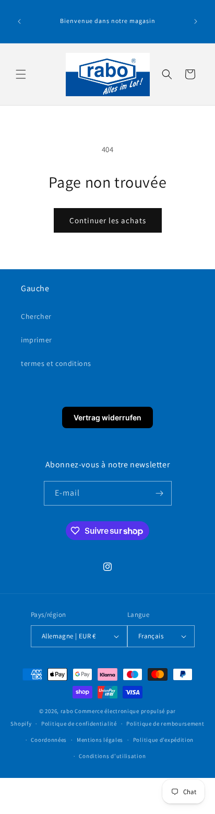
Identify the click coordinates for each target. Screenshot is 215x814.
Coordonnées (49, 739)
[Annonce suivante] (195, 21)
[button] (20, 74)
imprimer (36, 340)
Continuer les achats (107, 220)
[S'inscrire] (159, 493)
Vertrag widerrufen (107, 417)
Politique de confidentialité (79, 723)
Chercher (36, 316)
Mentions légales (100, 739)
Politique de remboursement (165, 723)
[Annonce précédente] (19, 21)
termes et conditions (56, 363)
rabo (67, 711)
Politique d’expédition (163, 739)
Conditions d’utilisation (112, 756)
